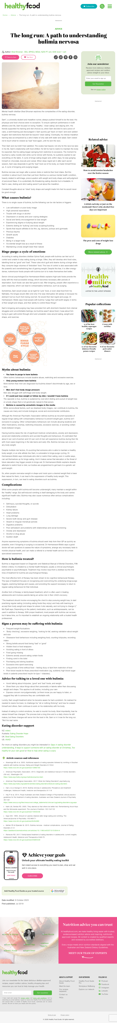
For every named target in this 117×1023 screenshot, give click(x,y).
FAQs (61, 998)
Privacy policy (65, 1015)
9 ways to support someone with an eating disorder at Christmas (43, 748)
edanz (8, 731)
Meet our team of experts (88, 953)
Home (5, 15)
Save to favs (11, 57)
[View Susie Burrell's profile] (10, 944)
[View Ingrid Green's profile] (29, 950)
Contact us (63, 994)
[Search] (102, 6)
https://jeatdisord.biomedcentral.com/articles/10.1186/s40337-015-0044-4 (32, 831)
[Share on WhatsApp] (75, 57)
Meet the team (64, 986)
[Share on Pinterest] (66, 57)
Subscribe (90, 6)
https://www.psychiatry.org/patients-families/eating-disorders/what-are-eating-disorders (35, 784)
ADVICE (58, 29)
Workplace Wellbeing (87, 986)
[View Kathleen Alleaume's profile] (48, 944)
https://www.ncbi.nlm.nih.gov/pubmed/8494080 (21, 821)
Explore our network (86, 989)
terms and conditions (40, 998)
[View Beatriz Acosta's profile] (10, 950)
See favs (29, 57)
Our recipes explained (63, 990)
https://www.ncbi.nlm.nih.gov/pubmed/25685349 (22, 840)
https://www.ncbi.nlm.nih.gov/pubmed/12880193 (22, 768)
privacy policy (101, 89)
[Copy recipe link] (56, 57)
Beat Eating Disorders (14, 737)
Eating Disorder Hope (19, 733)
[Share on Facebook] (71, 57)
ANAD (8, 740)
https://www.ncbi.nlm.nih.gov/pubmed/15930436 (22, 812)
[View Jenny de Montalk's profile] (10, 934)
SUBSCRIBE (32, 876)
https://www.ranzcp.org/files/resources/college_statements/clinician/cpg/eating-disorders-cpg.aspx (40, 802)
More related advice (97, 252)
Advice (13, 15)
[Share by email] (61, 57)
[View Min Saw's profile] (29, 934)
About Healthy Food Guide (66, 982)
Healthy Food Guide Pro (86, 982)
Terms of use (52, 1015)
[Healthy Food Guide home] (14, 973)
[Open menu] (109, 6)
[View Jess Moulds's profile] (48, 934)
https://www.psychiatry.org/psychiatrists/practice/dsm (23, 777)
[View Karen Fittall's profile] (29, 944)
